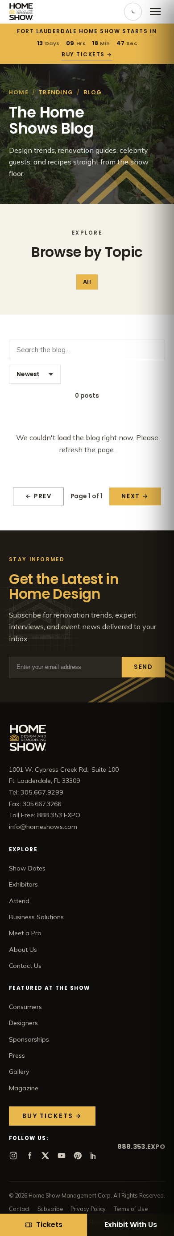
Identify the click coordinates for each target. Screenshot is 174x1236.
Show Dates (27, 868)
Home (19, 92)
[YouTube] (61, 1155)
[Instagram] (13, 1155)
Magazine (23, 1088)
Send (143, 667)
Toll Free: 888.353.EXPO (44, 815)
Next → (135, 496)
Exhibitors (23, 884)
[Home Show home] (21, 12)
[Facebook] (29, 1155)
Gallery (19, 1072)
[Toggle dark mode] (133, 12)
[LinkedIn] (93, 1155)
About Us (23, 950)
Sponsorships (29, 1039)
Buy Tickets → (87, 54)
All (87, 282)
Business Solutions (36, 917)
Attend (19, 901)
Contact (19, 1208)
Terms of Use (131, 1208)
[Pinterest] (77, 1155)
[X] (45, 1155)
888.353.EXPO (141, 1146)
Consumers (25, 1007)
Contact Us (25, 966)
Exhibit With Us (130, 1224)
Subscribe (50, 1208)
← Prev (38, 496)
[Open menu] (155, 11)
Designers (23, 1023)
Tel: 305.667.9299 (36, 792)
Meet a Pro (25, 933)
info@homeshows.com (43, 827)
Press (17, 1055)
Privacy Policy (88, 1208)
